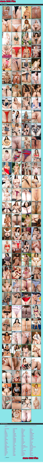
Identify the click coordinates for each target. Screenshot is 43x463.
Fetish (6, 438)
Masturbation (23, 445)
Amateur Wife (15, 428)
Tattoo (6, 454)
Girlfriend (14, 439)
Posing (6, 450)
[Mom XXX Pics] (8, 2)
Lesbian (31, 444)
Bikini (31, 431)
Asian (31, 428)
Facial (22, 437)
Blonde (23, 432)
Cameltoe (14, 433)
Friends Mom (32, 438)
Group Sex (31, 439)
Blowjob (31, 432)
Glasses (23, 439)
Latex (14, 444)
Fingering (14, 438)
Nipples (6, 448)
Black (14, 432)
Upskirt (23, 455)
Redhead (31, 450)
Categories (5, 4)
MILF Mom (31, 445)
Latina (6, 444)
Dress (6, 437)
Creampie (31, 434)
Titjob (31, 454)
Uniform (14, 455)
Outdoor (14, 448)
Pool (22, 449)
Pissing (14, 449)
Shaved (14, 451)
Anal (22, 428)
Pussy (14, 450)
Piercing (6, 449)
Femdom (31, 437)
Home (2, 4)
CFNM (22, 433)
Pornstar (31, 449)
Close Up (6, 434)
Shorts (22, 451)
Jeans (14, 443)
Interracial (6, 443)
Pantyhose (31, 448)
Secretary (6, 451)
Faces (14, 437)
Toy (5, 455)
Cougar (23, 434)
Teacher (14, 454)
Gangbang (6, 439)
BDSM (14, 431)
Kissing (23, 443)
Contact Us (7, 457)
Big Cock (23, 431)
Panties (23, 448)
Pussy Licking (24, 450)
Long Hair (14, 445)
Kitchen (31, 443)
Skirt (30, 451)
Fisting (22, 438)
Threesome (23, 454)
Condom (14, 434)
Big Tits (6, 432)
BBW (5, 431)
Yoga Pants (31, 455)
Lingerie (6, 445)
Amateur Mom (7, 428)
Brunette (6, 433)
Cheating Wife (32, 433)
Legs (22, 444)
